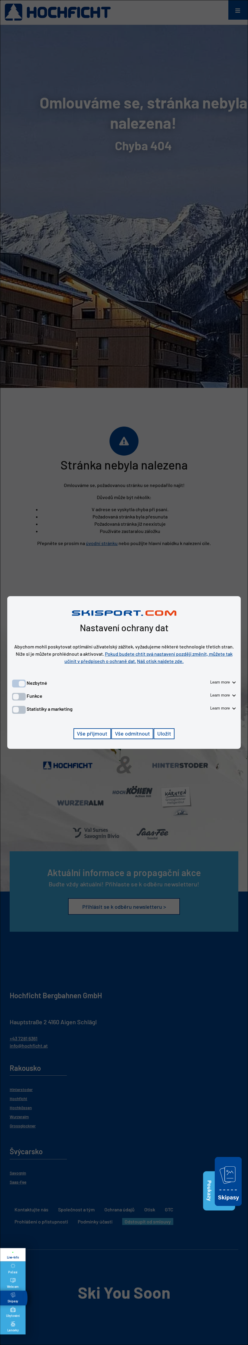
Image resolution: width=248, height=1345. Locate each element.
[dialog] (124, 672)
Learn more (220, 682)
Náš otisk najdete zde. (160, 661)
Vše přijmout (92, 733)
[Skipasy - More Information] (228, 1207)
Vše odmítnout (132, 733)
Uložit (164, 733)
